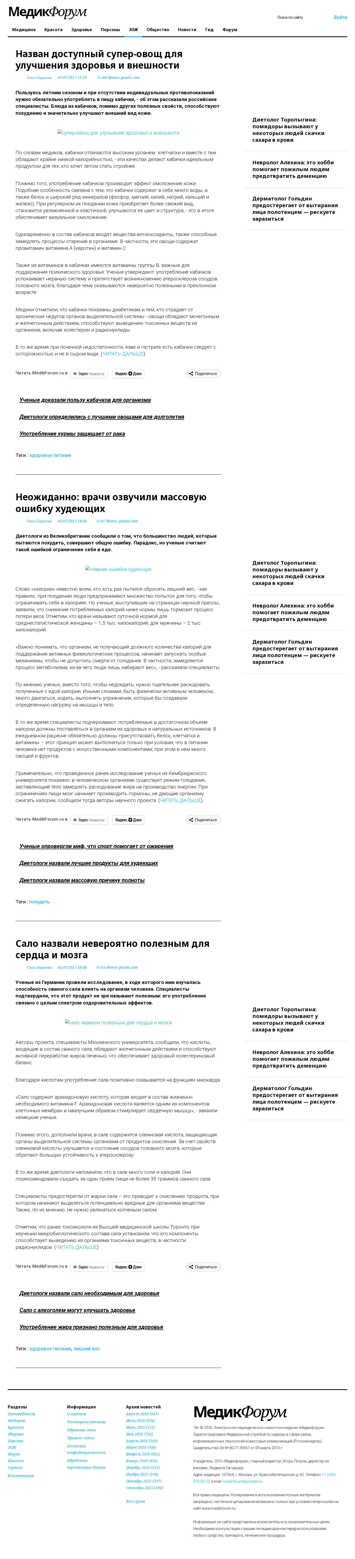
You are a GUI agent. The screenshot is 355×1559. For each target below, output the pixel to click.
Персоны (110, 29)
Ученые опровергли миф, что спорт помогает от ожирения (96, 846)
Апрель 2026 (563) (142, 1440)
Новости (187, 29)
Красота (53, 29)
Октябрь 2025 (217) (143, 1481)
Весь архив (135, 1501)
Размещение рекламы (86, 1421)
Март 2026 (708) (141, 1447)
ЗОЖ (133, 29)
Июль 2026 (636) (140, 1420)
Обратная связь (81, 1429)
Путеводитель (21, 1413)
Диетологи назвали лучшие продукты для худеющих (88, 863)
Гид (209, 29)
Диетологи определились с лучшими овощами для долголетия (101, 417)
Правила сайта (81, 1437)
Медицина (24, 29)
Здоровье (81, 29)
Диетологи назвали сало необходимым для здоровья (89, 1293)
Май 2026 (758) (139, 1434)
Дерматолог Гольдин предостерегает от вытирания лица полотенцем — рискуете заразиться (295, 208)
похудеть (39, 902)
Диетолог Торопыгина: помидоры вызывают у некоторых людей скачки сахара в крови (288, 129)
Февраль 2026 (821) (143, 1454)
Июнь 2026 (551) (140, 1427)
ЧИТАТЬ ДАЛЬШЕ (122, 354)
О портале (76, 1413)
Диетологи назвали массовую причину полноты (82, 880)
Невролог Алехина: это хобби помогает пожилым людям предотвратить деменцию (293, 169)
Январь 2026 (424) (141, 1460)
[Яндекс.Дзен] (128, 373)
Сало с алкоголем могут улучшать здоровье (77, 1310)
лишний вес (87, 1349)
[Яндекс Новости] (89, 373)
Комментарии (21, 1475)
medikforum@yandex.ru (242, 1481)
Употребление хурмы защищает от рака (72, 433)
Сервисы (15, 1467)
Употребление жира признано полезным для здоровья (91, 1327)
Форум (229, 29)
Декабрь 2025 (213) (143, 1467)
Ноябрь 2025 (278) (142, 1474)
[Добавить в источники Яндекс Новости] (73, 1477)
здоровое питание (50, 455)
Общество (158, 29)
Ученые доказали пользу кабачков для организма (85, 400)
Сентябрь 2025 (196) (144, 1487)
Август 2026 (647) (142, 1413)
